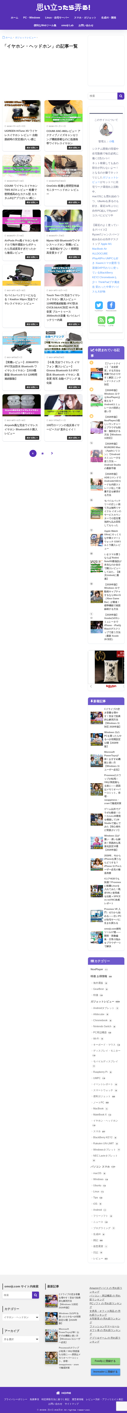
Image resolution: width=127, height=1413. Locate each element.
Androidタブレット (105, 1008)
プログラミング (103, 1228)
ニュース (100, 1222)
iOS (97, 1203)
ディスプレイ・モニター (106, 1052)
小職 (111, 141)
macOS (99, 1173)
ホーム (14, 17)
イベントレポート (105, 1084)
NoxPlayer (99, 969)
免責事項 (34, 1399)
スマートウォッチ (105, 1090)
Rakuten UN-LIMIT (105, 1143)
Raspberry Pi (102, 1072)
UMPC (99, 1078)
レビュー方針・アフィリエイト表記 (104, 1399)
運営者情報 (77, 1399)
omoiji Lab (67, 25)
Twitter (99, 311)
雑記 (98, 1240)
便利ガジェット (104, 1096)
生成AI (98, 1234)
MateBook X (102, 1114)
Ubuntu (99, 1185)
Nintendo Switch (104, 1026)
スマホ (99, 1131)
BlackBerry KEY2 (104, 1137)
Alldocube (100, 1014)
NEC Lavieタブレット (105, 1157)
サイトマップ (72, 1404)
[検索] (120, 96)
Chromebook (102, 1020)
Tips (97, 1197)
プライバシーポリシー (15, 1399)
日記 (97, 1252)
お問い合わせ (86, 25)
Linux (98, 1191)
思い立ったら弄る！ (63, 7)
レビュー (100, 1258)
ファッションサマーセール (104, 1326)
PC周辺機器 (102, 1032)
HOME (65, 1392)
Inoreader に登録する (105, 1371)
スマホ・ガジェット (85, 17)
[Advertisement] (42, 74)
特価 (98, 995)
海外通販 (100, 983)
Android (99, 1209)
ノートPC (101, 1102)
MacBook (100, 1108)
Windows (100, 1179)
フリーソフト (102, 1216)
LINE (110, 325)
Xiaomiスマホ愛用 (106, 263)
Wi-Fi (98, 1038)
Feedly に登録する (106, 1361)
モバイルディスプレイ (105, 1063)
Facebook (111, 311)
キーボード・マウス (106, 1044)
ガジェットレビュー (105, 1001)
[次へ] (52, 453)
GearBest (100, 989)
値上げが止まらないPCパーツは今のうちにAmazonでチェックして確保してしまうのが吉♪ (63, 33)
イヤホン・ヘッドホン (105, 1122)
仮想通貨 (100, 1246)
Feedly (101, 325)
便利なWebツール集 (45, 25)
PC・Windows (31, 17)
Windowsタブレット (106, 1149)
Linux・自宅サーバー (57, 17)
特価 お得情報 (101, 976)
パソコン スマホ (103, 1166)
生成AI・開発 (108, 17)
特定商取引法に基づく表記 (55, 1399)
